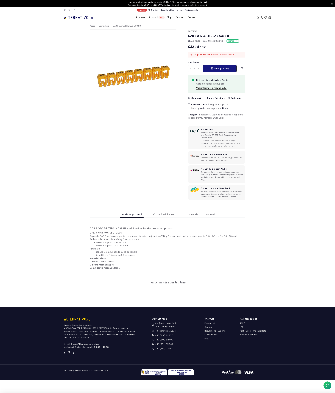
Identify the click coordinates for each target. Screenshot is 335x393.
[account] (261, 17)
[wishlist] (265, 17)
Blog (169, 17)
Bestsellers (104, 26)
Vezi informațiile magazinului (211, 87)
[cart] (269, 17)
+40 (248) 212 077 (164, 339)
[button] (327, 385)
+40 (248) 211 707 (164, 335)
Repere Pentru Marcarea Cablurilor (206, 117)
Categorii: (193, 114)
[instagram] (69, 352)
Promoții (153, 17)
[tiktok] (74, 352)
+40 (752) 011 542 (164, 344)
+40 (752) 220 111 (163, 348)
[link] (171, 34)
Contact (192, 17)
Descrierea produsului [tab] (132, 214)
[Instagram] (69, 10)
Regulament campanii (215, 330)
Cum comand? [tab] (190, 214)
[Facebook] (65, 10)
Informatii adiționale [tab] (163, 214)
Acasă (92, 26)
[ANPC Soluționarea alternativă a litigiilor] (154, 372)
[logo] (78, 17)
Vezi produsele (191, 10)
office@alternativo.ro (165, 330)
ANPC (242, 323)
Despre (179, 17)
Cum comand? (211, 334)
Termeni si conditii (248, 334)
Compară (196, 98)
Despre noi (210, 323)
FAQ (242, 327)
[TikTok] (74, 10)
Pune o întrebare (216, 98)
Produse (140, 17)
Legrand (192, 30)
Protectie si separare (232, 114)
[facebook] (65, 352)
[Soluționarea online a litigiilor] (181, 372)
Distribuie (236, 98)
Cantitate (193, 62)
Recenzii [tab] (210, 214)
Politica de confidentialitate (253, 330)
